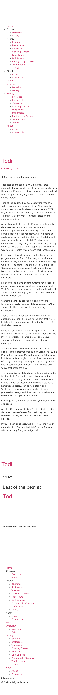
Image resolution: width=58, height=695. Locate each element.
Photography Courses (23, 61)
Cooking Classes (20, 51)
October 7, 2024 (9, 168)
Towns (15, 67)
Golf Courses (18, 58)
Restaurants (18, 45)
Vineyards (17, 48)
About (15, 74)
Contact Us (18, 77)
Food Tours (18, 55)
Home (10, 26)
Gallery (15, 35)
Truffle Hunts (18, 64)
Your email (8, 551)
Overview (17, 32)
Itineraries (17, 42)
